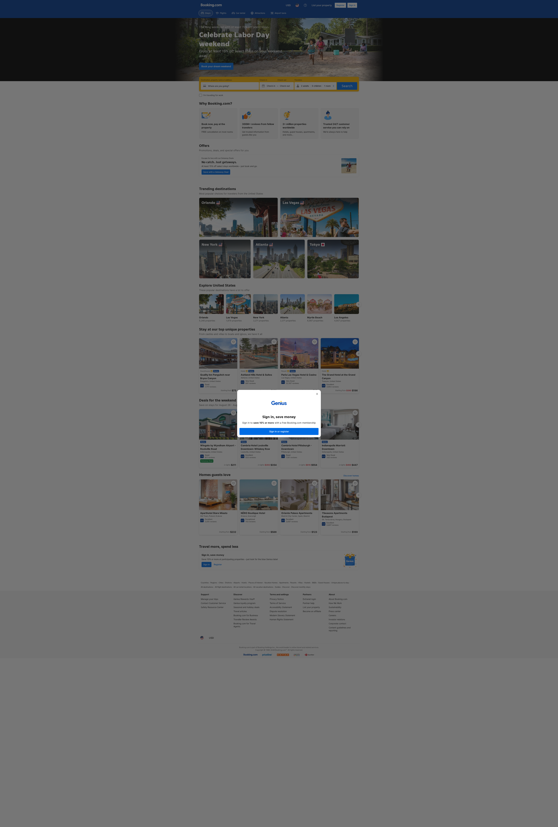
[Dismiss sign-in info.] (317, 394)
